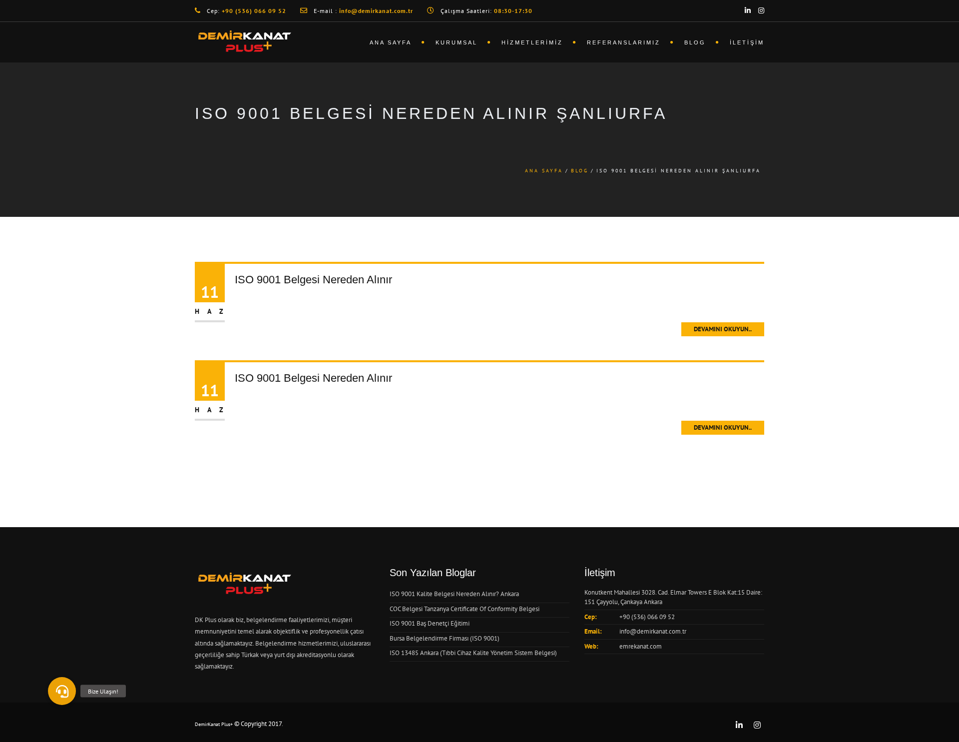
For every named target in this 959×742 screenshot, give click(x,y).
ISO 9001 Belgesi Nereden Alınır (313, 279)
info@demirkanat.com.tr (652, 631)
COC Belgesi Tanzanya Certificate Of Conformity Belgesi (464, 609)
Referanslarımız (623, 42)
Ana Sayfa (391, 42)
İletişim (747, 42)
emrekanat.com (640, 646)
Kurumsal (457, 42)
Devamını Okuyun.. (723, 329)
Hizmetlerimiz (532, 42)
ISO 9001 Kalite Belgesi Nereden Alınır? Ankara (454, 594)
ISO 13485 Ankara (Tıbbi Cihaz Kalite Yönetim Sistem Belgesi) (473, 653)
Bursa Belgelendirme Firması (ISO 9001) (444, 638)
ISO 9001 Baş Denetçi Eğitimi (430, 623)
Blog (695, 42)
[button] (62, 691)
